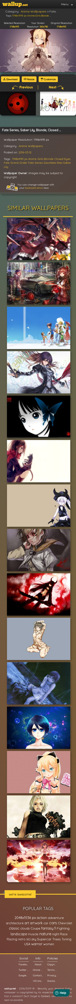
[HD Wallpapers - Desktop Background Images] (15, 4)
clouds (25, 928)
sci (28, 939)
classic (14, 928)
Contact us (38, 975)
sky (33, 939)
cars (53, 922)
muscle (33, 934)
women (48, 944)
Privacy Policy (52, 975)
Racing (12, 939)
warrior (36, 944)
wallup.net (10, 988)
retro (22, 939)
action (42, 917)
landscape (19, 934)
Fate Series (35, 162)
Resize (30, 79)
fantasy (47, 928)
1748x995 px (19, 159)
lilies (59, 162)
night (55, 934)
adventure (56, 918)
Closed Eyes (62, 159)
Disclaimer (52, 980)
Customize (49, 79)
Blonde (48, 159)
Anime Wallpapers (31, 146)
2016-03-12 (25, 152)
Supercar (44, 939)
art (26, 923)
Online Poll (38, 969)
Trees (56, 939)
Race (64, 934)
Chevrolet (65, 923)
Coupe (35, 928)
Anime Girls (35, 159)
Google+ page (24, 975)
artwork (36, 923)
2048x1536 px (25, 917)
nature (45, 933)
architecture (15, 923)
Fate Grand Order (15, 162)
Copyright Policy (52, 964)
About (38, 964)
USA (27, 944)
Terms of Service (52, 969)
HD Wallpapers (38, 980)
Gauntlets (49, 162)
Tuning (66, 939)
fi (55, 928)
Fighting (63, 928)
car (45, 923)
